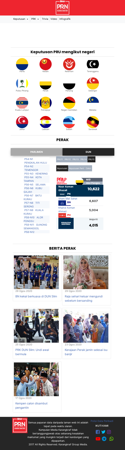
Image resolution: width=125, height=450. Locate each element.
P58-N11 (29, 224)
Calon (88, 168)
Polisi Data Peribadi (102, 420)
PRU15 (91, 159)
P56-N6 (28, 188)
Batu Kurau (33, 197)
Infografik (65, 18)
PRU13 (76, 159)
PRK (34, 18)
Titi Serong (32, 204)
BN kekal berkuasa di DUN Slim (36, 296)
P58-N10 (29, 217)
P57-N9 (28, 210)
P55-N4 (28, 177)
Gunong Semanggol (35, 226)
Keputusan (19, 18)
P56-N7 (28, 195)
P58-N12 (29, 232)
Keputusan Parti (76, 168)
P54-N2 (28, 166)
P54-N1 (28, 159)
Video (53, 18)
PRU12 (68, 159)
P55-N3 (28, 173)
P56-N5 (28, 184)
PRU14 (83, 159)
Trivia (45, 18)
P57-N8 (28, 202)
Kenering (42, 173)
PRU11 (60, 159)
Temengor (31, 169)
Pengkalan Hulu (35, 162)
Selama (41, 184)
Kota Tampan (33, 179)
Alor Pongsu (33, 219)
